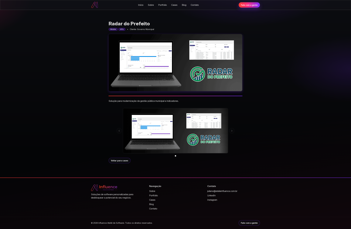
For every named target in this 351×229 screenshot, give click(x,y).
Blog (184, 5)
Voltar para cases (119, 160)
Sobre (151, 5)
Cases (174, 5)
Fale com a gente (249, 5)
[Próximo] (232, 131)
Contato (195, 5)
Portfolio (162, 5)
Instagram (212, 199)
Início (140, 5)
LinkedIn (211, 195)
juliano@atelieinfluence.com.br (222, 191)
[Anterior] (119, 131)
